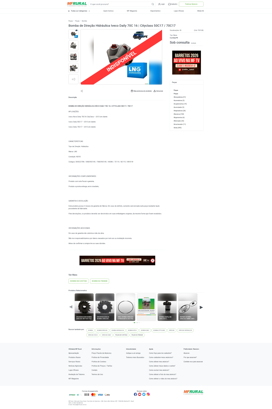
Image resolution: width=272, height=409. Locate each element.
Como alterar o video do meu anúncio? (163, 379)
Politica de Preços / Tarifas (102, 366)
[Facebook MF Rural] (135, 394)
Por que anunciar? (190, 357)
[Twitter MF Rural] (144, 394)
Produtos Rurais (75, 357)
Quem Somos (108, 11)
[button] (153, 4)
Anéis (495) (177, 128)
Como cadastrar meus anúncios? (161, 357)
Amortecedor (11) (180, 124)
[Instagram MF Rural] (148, 394)
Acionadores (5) (179, 100)
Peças (71, 21)
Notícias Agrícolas (75, 366)
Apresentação (74, 353)
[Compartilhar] (82, 91)
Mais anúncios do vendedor (143, 91)
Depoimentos (155, 11)
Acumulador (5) (179, 107)
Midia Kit (200, 11)
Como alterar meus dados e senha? (162, 366)
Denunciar (159, 91)
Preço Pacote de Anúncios (101, 353)
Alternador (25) (179, 121)
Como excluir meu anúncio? (159, 370)
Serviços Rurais (74, 362)
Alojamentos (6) (179, 117)
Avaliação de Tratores (77, 374)
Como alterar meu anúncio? (159, 362)
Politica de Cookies (99, 362)
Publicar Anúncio (191, 4)
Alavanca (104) (179, 114)
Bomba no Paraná (99, 281)
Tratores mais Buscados (135, 357)
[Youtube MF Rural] (140, 394)
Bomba (84, 21)
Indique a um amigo (133, 353)
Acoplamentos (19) (180, 104)
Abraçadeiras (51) (180, 97)
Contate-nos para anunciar (193, 362)
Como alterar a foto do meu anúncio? (162, 374)
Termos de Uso (97, 374)
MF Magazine (132, 11)
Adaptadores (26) (180, 111)
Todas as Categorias (79, 11)
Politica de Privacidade (100, 357)
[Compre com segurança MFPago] (72, 395)
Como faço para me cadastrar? (160, 353)
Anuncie (186, 353)
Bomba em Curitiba (78, 281)
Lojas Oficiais (179, 11)
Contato (94, 370)
